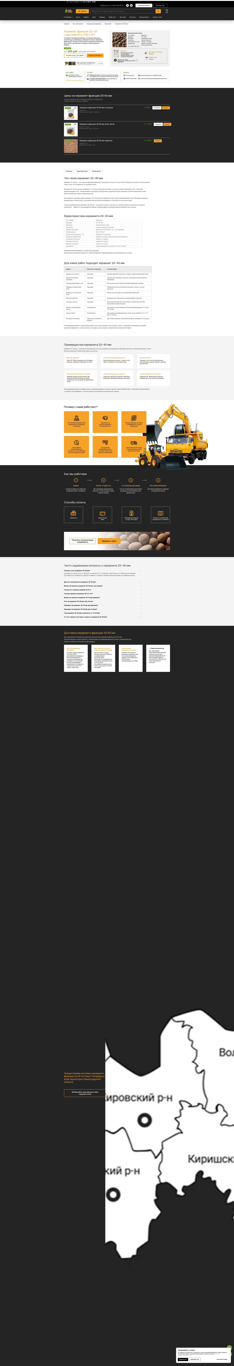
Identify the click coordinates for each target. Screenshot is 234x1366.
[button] (143, 5)
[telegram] (127, 5)
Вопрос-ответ (157, 17)
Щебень (86, 17)
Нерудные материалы (94, 24)
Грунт (94, 17)
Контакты (133, 17)
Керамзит (108, 24)
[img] (66, 63)
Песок (78, 17)
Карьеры (102, 17)
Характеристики (82, 171)
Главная (66, 24)
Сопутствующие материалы (84, 64)
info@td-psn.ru (104, 5)
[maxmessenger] (131, 5)
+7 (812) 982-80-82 (117, 5)
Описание (69, 171)
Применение (96, 171)
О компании (68, 17)
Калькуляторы (144, 17)
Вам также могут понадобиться (86, 63)
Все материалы (78, 24)
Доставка (123, 17)
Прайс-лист (112, 17)
